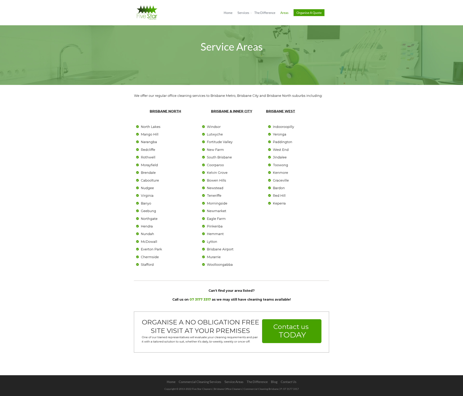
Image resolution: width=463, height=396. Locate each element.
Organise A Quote (309, 13)
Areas (284, 13)
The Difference (264, 13)
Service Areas (233, 382)
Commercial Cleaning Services (200, 382)
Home (228, 13)
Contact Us (288, 382)
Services (243, 13)
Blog (274, 382)
